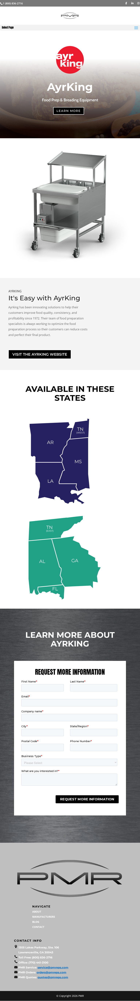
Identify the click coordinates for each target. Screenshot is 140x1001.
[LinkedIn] (132, 3)
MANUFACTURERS (43, 916)
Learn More (69, 111)
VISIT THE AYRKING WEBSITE (39, 354)
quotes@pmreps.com (53, 977)
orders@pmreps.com (51, 972)
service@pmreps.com (53, 967)
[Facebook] (126, 3)
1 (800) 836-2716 (13, 3)
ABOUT (36, 911)
